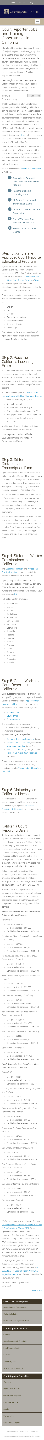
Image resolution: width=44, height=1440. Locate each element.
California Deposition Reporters (20, 739)
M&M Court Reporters (16, 746)
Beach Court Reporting (16, 749)
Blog (31, 2)
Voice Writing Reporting (12, 1423)
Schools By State (9, 1362)
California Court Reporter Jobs (15, 1307)
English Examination (14, 568)
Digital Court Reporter (11, 1389)
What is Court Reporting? (13, 1368)
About (13, 2)
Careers (6, 1334)
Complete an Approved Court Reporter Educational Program (26, 181)
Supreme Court (13, 712)
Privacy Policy (24, 1432)
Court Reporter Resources (16, 1328)
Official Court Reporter (12, 1396)
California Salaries (10, 1314)
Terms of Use (34, 1432)
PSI (15, 594)
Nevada (28, 280)
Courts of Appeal (14, 715)
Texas (23, 135)
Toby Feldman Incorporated (18, 742)
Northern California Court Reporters (22, 753)
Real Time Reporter (11, 1402)
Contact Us (14, 1432)
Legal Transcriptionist (11, 1348)
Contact (22, 2)
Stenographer (8, 1416)
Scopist (6, 1409)
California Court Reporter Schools (16, 1321)
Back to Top (37, 1290)
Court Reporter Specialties (16, 1376)
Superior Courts (13, 719)
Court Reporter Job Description (15, 1341)
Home (8, 1432)
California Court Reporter (15, 1301)
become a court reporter (31, 168)
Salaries (6, 1355)
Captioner (7, 1382)
